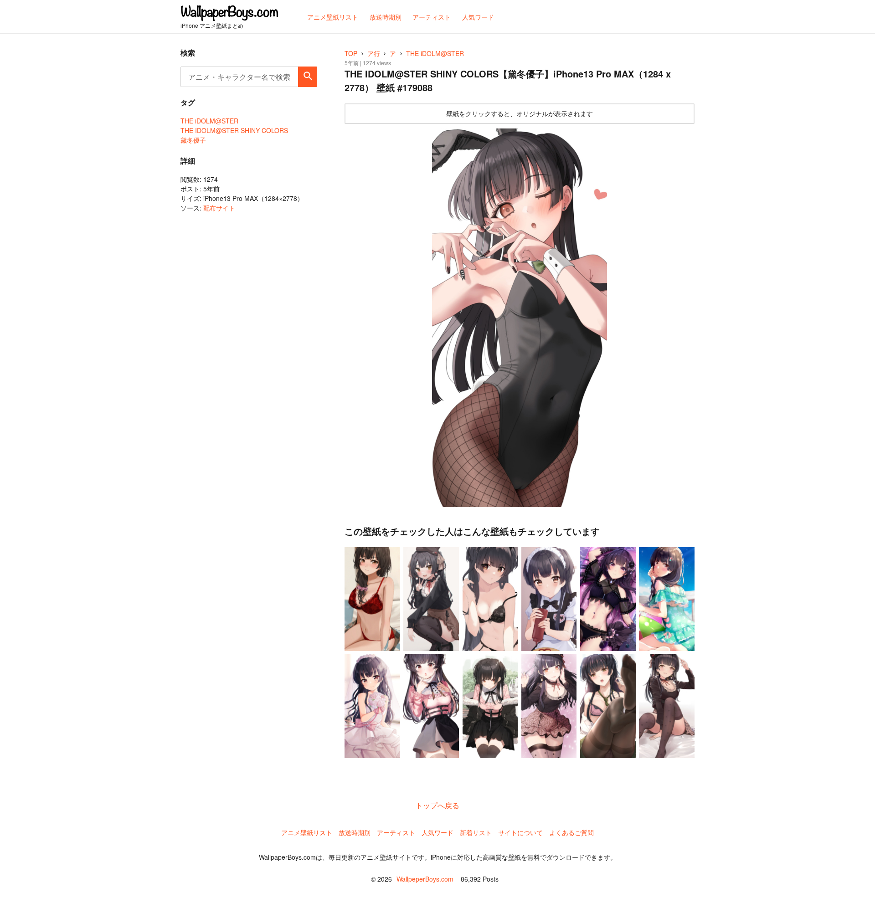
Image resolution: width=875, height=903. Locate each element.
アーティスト (396, 832)
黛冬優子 (193, 139)
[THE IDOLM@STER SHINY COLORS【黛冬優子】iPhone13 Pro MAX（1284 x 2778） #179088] (519, 317)
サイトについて (520, 832)
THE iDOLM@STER (209, 120)
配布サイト (219, 207)
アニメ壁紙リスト (306, 832)
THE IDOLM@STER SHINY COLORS (234, 130)
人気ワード (437, 832)
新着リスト (476, 832)
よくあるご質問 (571, 832)
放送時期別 (355, 832)
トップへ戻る (437, 805)
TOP (351, 53)
